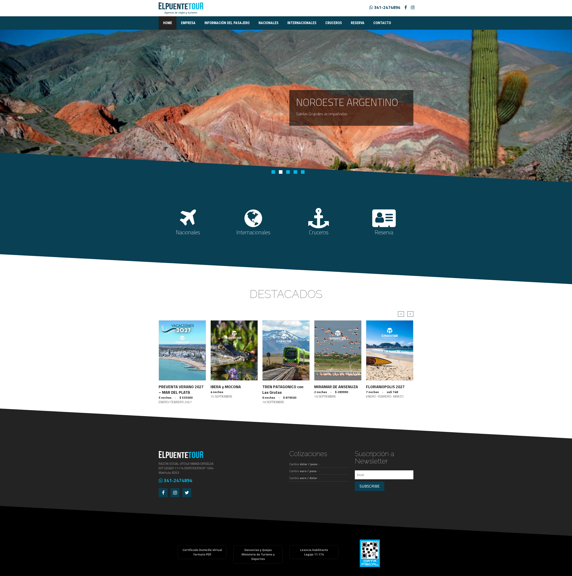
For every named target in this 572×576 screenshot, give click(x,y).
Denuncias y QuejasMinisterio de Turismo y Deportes (258, 554)
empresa (188, 23)
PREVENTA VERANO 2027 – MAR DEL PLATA (181, 389)
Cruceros (333, 23)
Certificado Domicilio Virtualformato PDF (202, 552)
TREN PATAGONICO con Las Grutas (282, 389)
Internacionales (301, 23)
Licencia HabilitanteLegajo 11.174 (314, 552)
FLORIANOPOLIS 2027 (385, 387)
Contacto (382, 23)
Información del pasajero (227, 23)
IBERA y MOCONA (225, 387)
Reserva (357, 23)
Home (167, 23)
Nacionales (268, 23)
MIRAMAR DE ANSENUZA (336, 387)
